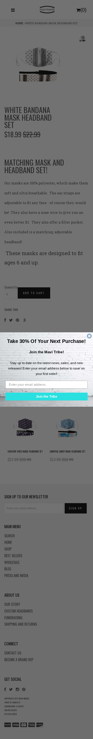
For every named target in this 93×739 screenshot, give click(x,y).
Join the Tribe (46, 396)
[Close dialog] (89, 336)
